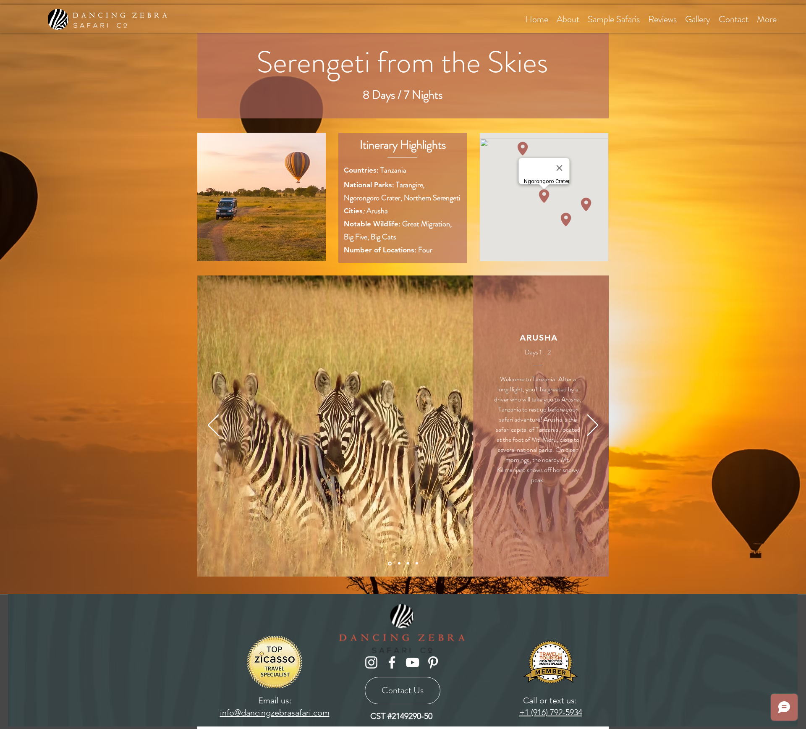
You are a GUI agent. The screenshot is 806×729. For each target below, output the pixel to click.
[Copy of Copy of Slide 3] (417, 563)
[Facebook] (392, 662)
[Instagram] (371, 662)
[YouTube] (412, 662)
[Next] (592, 425)
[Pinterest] (433, 662)
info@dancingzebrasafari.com (275, 713)
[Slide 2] (390, 563)
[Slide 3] (399, 563)
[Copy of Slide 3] (408, 563)
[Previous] (213, 425)
